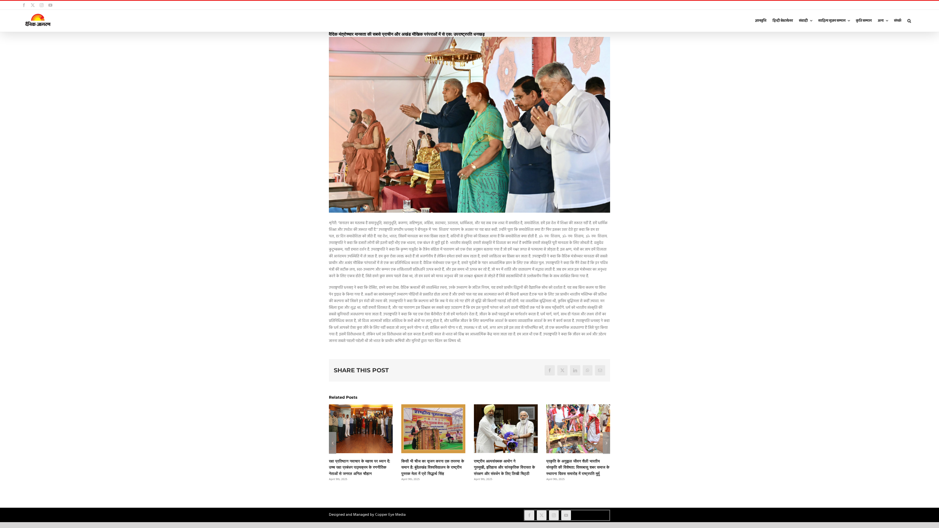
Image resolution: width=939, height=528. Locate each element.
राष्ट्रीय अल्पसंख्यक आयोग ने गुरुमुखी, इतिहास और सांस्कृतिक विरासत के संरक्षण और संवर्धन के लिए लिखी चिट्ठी (504, 467)
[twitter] (542, 515)
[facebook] (529, 515)
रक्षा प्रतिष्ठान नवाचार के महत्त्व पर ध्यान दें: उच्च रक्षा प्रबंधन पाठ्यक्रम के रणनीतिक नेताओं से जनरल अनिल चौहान (359, 467)
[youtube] (566, 515)
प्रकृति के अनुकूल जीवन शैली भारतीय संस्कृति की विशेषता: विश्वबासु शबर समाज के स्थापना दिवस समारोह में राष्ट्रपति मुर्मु (577, 467)
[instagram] (554, 515)
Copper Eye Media (390, 515)
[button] (909, 21)
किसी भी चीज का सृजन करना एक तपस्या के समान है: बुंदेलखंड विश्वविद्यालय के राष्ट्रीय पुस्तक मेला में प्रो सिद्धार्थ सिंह (432, 467)
